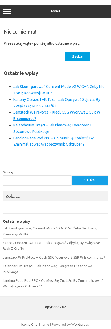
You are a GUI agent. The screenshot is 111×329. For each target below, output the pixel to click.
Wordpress (80, 324)
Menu (55, 11)
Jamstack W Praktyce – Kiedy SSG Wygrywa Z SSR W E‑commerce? (54, 257)
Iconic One (29, 324)
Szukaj (8, 172)
